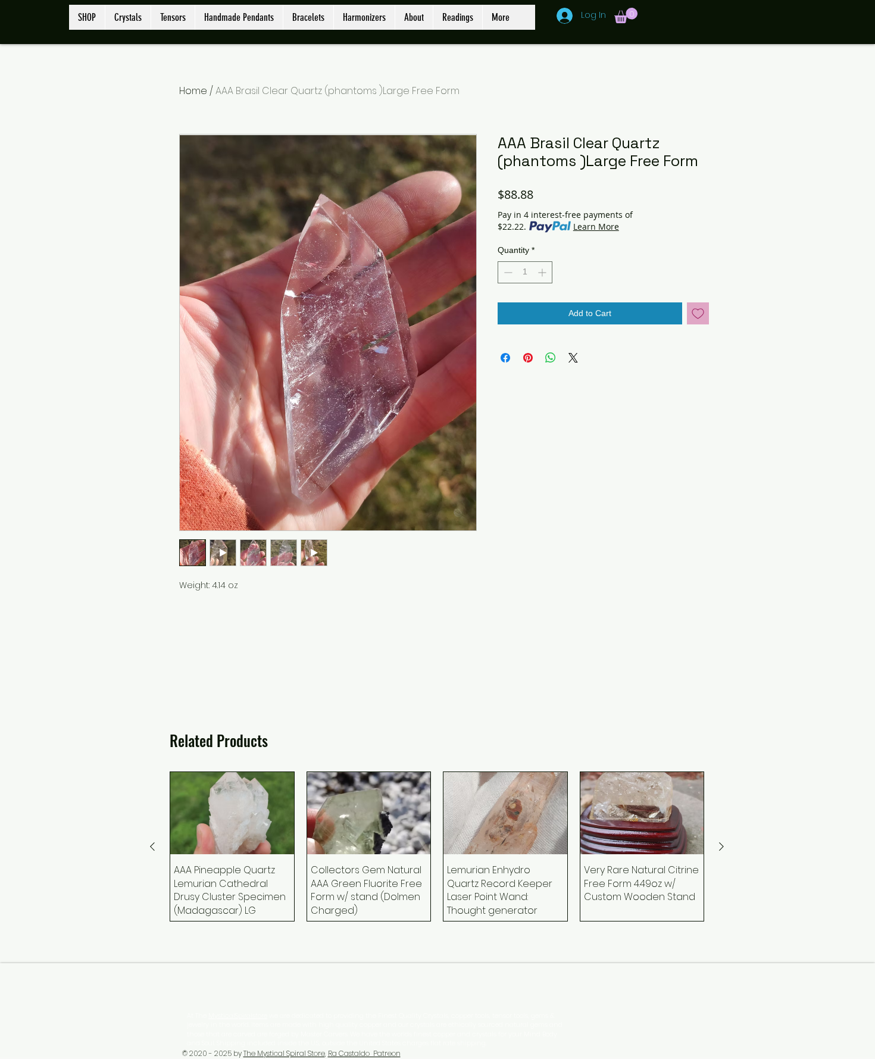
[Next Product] (721, 846)
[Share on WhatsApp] (550, 358)
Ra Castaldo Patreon (364, 1053)
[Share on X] (573, 358)
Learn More (596, 226)
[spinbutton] (525, 272)
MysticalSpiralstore (237, 1015)
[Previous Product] (152, 846)
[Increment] (543, 272)
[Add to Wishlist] (698, 313)
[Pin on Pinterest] (528, 358)
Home (193, 91)
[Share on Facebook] (505, 358)
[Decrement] (506, 272)
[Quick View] (232, 813)
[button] (626, 15)
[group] (437, 846)
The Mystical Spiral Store (284, 1053)
